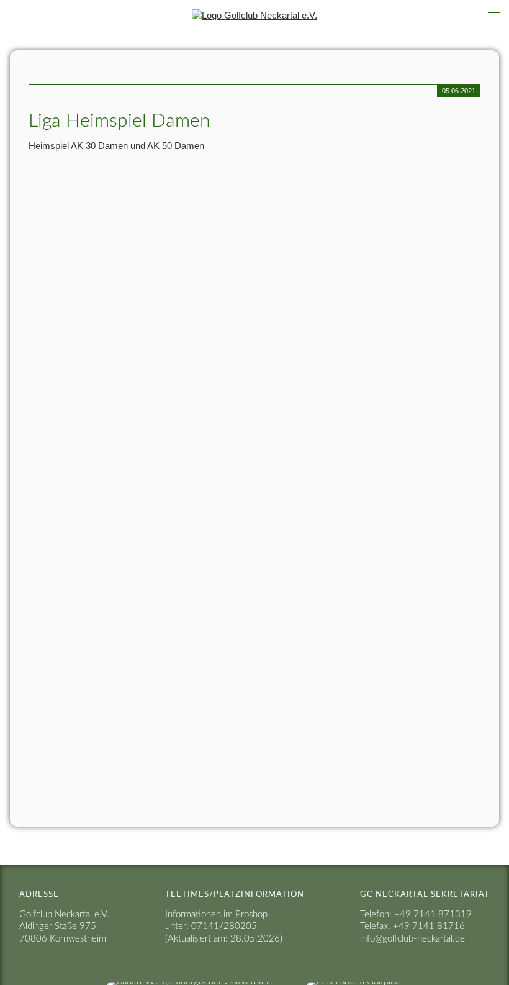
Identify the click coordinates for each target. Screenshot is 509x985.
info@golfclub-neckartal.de (412, 938)
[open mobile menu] (494, 15)
